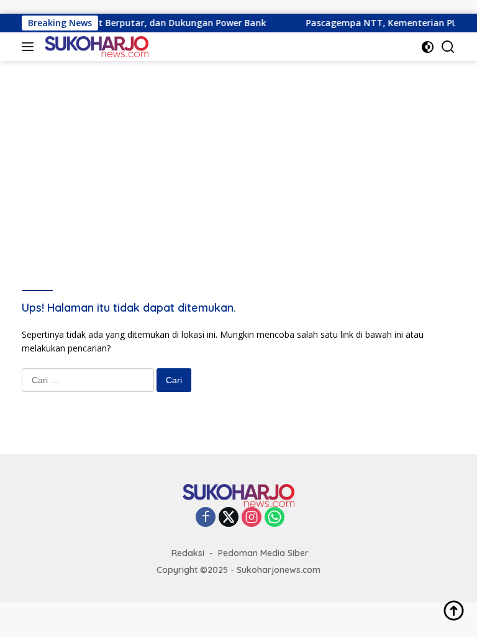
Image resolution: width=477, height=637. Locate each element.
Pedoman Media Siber (263, 553)
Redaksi (187, 553)
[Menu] (30, 46)
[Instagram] (251, 518)
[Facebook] (206, 518)
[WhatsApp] (274, 518)
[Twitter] (228, 518)
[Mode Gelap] (427, 47)
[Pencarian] (448, 47)
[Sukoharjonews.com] (95, 46)
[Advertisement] (238, 154)
